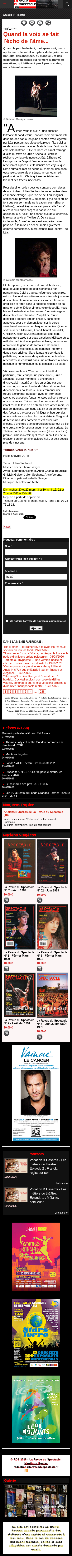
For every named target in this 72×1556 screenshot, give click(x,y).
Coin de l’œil (50, 708)
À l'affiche (43, 698)
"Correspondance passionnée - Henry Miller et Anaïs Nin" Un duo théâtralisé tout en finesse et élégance (32, 670)
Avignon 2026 (49, 714)
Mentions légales (36, 1463)
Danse (15, 698)
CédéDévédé (45, 704)
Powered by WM (54, 1471)
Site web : (11, 571)
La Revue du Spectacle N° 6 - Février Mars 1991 (52, 955)
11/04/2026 (10, 1206)
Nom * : (9, 546)
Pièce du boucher (19, 708)
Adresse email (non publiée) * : (23, 558)
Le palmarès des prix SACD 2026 (27, 771)
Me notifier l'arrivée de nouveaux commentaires (38, 621)
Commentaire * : (14, 583)
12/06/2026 (10, 1176)
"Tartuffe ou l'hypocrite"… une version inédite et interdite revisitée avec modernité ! (32, 661)
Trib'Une (56, 704)
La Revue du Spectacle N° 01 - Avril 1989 (19, 888)
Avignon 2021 (13, 711)
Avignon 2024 (56, 711)
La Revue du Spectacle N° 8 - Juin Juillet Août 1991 (52, 1024)
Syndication (35, 1471)
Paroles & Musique (49, 701)
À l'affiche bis (55, 698)
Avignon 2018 (17, 704)
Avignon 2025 (34, 714)
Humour (15, 701)
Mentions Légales (17, 741)
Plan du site (15, 1471)
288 (42, 691)
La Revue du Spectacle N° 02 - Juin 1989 (52, 889)
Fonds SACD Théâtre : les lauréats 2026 (31, 750)
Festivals (25, 701)
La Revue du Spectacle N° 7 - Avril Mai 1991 (19, 1021)
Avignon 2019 (31, 704)
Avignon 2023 (41, 711)
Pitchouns (35, 701)
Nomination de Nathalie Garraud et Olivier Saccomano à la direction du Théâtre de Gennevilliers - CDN (35, 795)
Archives (61, 708)
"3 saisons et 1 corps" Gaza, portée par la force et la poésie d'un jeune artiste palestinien (35, 655)
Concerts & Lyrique (28, 698)
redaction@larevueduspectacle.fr (36, 1466)
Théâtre (21, 14)
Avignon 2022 (27, 711)
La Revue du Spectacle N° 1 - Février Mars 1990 (19, 955)
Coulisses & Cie (36, 708)
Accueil (7, 14)
